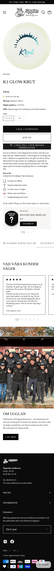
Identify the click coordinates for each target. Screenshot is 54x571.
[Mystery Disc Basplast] (11, 218)
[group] (27, 2)
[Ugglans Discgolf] (27, 12)
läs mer (11, 437)
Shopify (22, 555)
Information (10, 503)
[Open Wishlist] (5, 567)
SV (14, 550)
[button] (43, 12)
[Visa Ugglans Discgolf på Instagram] (5, 541)
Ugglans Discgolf (14, 555)
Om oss (7, 493)
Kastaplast (6, 74)
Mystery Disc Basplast (33, 215)
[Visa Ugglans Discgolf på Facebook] (12, 541)
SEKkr (5, 550)
